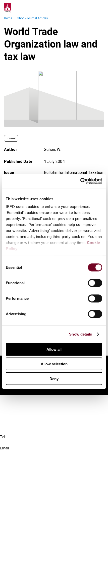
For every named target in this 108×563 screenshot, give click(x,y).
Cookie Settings (24, 546)
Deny (54, 378)
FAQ (13, 410)
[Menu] (99, 8)
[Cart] (89, 8)
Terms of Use (22, 555)
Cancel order (21, 401)
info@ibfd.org (12, 453)
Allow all (54, 349)
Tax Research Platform (30, 478)
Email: (5, 448)
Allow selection (54, 364)
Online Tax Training (26, 487)
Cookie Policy (22, 537)
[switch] (95, 283)
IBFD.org (17, 469)
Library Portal (22, 496)
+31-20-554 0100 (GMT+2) (24, 442)
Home (8, 18)
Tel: (3, 437)
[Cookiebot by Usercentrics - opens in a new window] (80, 181)
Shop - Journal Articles (32, 18)
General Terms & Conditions (34, 519)
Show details (80, 334)
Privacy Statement (27, 528)
